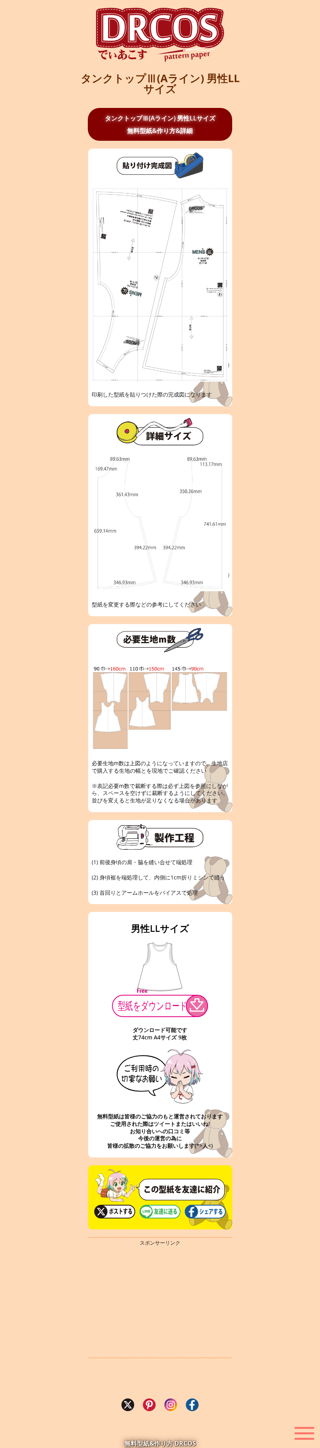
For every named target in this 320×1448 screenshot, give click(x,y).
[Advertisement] (160, 1302)
